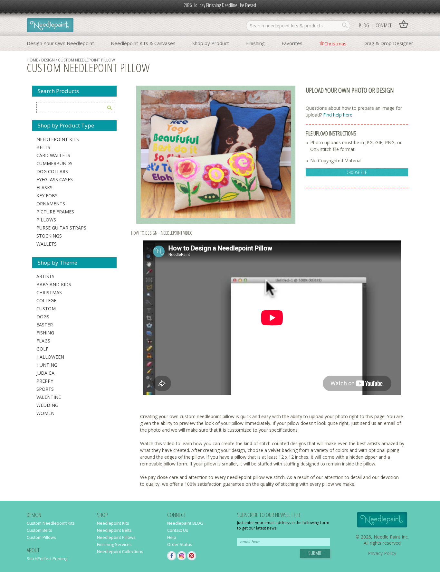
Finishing (255, 43)
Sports (45, 389)
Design (48, 60)
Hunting (46, 365)
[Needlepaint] (50, 25)
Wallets (46, 244)
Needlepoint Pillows (116, 537)
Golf (42, 349)
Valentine (48, 397)
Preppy (44, 381)
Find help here (337, 115)
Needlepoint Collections (120, 551)
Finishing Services (114, 544)
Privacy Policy (382, 553)
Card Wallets (53, 155)
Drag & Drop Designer (388, 43)
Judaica (45, 373)
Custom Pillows (41, 537)
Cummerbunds (54, 163)
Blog (364, 25)
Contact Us (177, 530)
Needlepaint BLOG (185, 523)
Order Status (179, 544)
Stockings (49, 236)
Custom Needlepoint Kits (51, 523)
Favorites (292, 43)
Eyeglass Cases (54, 179)
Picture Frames (55, 212)
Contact (383, 25)
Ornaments (50, 204)
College (46, 300)
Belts (43, 147)
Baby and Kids (53, 284)
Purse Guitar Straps (61, 228)
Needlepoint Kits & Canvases (143, 43)
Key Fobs (47, 195)
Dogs (42, 317)
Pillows (46, 220)
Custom (46, 308)
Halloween (50, 357)
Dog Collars (52, 171)
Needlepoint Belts (114, 530)
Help (171, 537)
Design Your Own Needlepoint (60, 43)
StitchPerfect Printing (47, 558)
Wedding (47, 405)
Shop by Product (210, 43)
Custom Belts (39, 530)
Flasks (44, 187)
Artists (45, 276)
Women (45, 413)
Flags (43, 341)
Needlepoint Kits (57, 139)
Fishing (45, 333)
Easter (44, 325)
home (32, 60)
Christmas (335, 43)
